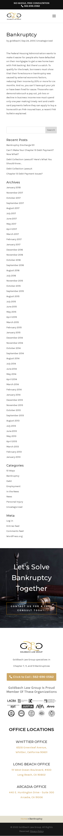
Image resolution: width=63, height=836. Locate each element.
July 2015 (11, 301)
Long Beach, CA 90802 (31, 774)
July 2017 (11, 213)
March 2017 (12, 234)
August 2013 (12, 420)
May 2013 (11, 436)
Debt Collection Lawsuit (19, 168)
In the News (12, 491)
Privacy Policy (37, 831)
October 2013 (13, 410)
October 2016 (13, 260)
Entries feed (12, 526)
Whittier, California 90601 (31, 752)
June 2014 (11, 368)
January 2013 (13, 457)
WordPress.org (14, 536)
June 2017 (11, 218)
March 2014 (12, 384)
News (9, 496)
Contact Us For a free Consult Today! (31, 608)
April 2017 (11, 229)
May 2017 (11, 223)
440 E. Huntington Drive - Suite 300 (31, 792)
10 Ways (10, 470)
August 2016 (12, 270)
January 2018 (13, 187)
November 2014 (14, 343)
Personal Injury (14, 501)
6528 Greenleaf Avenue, (31, 747)
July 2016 (11, 275)
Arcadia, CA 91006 (31, 797)
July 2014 (11, 363)
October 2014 (13, 348)
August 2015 (12, 296)
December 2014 (14, 337)
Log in (9, 520)
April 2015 (11, 317)
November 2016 (14, 254)
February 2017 (14, 239)
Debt (9, 481)
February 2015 (14, 327)
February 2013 (14, 451)
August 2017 (12, 208)
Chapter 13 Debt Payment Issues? (24, 173)
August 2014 (12, 358)
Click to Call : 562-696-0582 (33, 677)
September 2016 (15, 265)
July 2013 (11, 425)
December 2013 (14, 400)
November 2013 (14, 405)
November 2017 (14, 192)
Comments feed (15, 531)
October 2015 (13, 285)
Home (24, 818)
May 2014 (11, 374)
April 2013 (11, 441)
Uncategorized (45, 40)
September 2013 (15, 415)
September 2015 (15, 291)
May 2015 (11, 311)
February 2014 (14, 389)
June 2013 (11, 431)
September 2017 (15, 203)
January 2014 (13, 394)
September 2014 (15, 353)
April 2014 (11, 379)
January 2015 (13, 332)
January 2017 (13, 244)
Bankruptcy (12, 475)
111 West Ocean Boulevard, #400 (31, 769)
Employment (13, 486)
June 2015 (11, 306)
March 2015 (12, 322)
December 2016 (14, 249)
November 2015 (14, 280)
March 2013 (12, 446)
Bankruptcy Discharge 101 (20, 145)
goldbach (15, 40)
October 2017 (13, 198)
